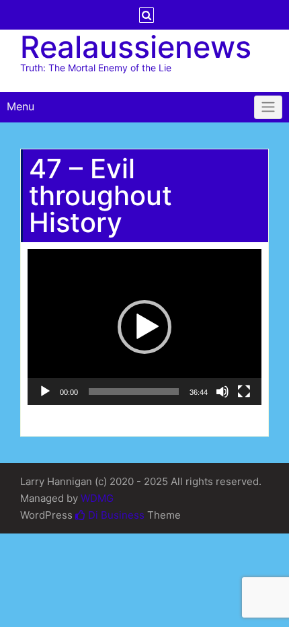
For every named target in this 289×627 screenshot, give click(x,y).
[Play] (45, 391)
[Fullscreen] (244, 391)
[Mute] (222, 391)
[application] (144, 327)
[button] (144, 327)
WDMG (97, 498)
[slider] (134, 391)
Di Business (114, 515)
